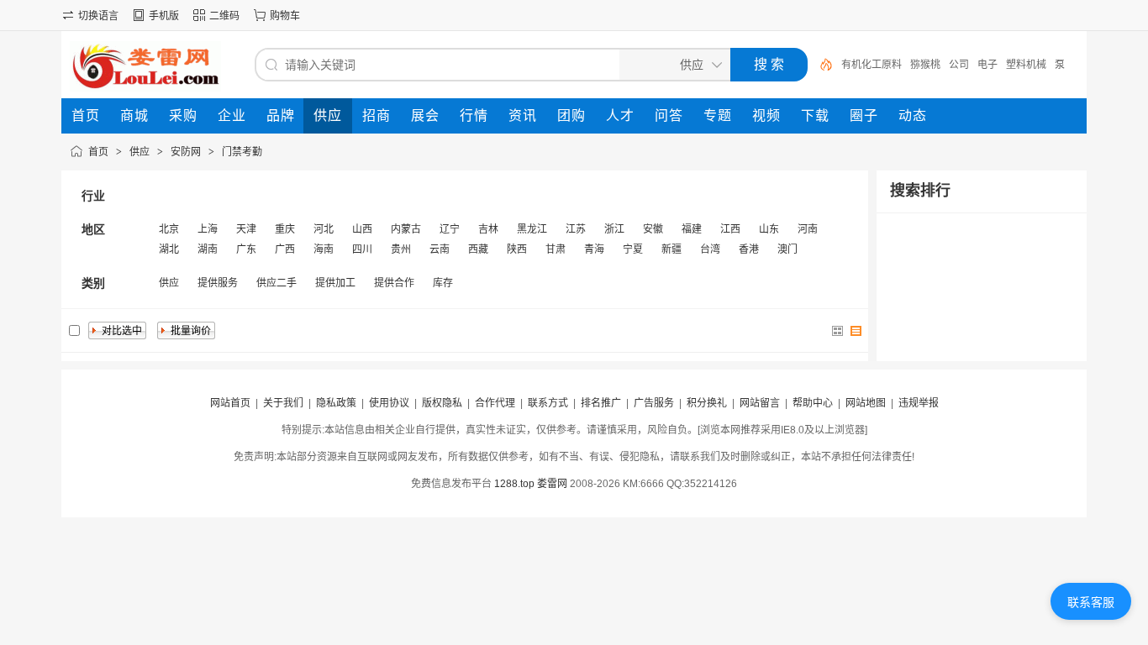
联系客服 (1090, 602)
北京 (169, 229)
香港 (749, 249)
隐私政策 (336, 403)
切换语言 (98, 16)
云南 (439, 249)
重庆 (285, 229)
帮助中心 (813, 403)
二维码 (224, 16)
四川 (362, 249)
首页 (98, 152)
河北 (323, 229)
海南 (323, 249)
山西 (362, 229)
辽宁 (450, 229)
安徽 (653, 229)
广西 (285, 249)
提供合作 (394, 283)
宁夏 (633, 249)
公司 (959, 65)
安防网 (186, 152)
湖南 (207, 249)
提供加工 (335, 283)
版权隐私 (442, 403)
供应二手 (276, 283)
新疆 (671, 249)
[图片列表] (838, 331)
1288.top (514, 484)
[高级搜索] (820, 64)
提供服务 (217, 283)
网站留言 (760, 403)
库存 (443, 283)
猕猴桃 (925, 65)
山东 (769, 229)
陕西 (517, 249)
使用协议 (389, 403)
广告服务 (654, 403)
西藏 (478, 249)
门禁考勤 (242, 152)
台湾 (710, 249)
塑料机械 (1026, 65)
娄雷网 (552, 484)
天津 (246, 229)
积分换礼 (707, 403)
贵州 (401, 249)
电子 (987, 65)
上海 (207, 229)
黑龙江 (532, 229)
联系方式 (548, 403)
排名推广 (601, 403)
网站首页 (230, 403)
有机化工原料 (871, 65)
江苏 (576, 229)
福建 (692, 229)
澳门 (787, 249)
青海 (594, 249)
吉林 (488, 229)
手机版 (164, 16)
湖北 (169, 249)
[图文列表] (856, 331)
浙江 (614, 229)
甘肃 (555, 249)
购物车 (285, 16)
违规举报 (918, 403)
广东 (246, 249)
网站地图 (865, 403)
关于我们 (283, 403)
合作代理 (495, 403)
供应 (139, 152)
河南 (808, 229)
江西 (730, 229)
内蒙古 (406, 229)
